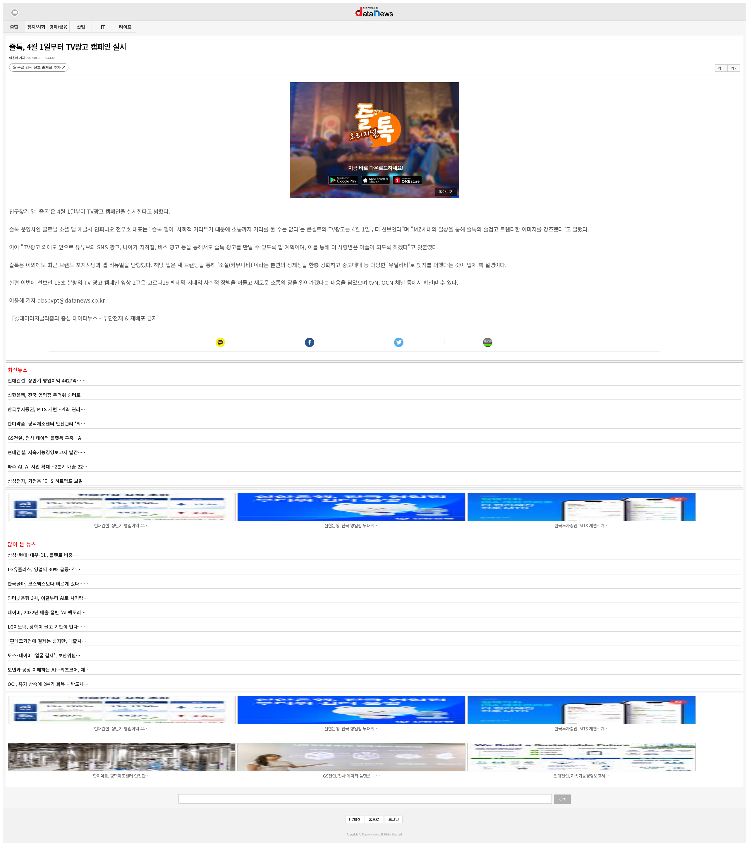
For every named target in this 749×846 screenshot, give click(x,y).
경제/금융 (58, 26)
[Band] (488, 342)
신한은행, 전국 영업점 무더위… (351, 525)
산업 (81, 26)
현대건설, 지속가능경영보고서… (581, 775)
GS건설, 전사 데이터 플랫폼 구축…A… (46, 437)
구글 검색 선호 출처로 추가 (39, 67)
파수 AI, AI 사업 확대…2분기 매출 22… (47, 466)
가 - (733, 68)
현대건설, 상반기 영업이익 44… (121, 525)
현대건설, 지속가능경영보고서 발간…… (47, 452)
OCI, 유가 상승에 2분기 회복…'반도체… (48, 683)
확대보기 (446, 191)
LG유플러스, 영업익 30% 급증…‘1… (45, 569)
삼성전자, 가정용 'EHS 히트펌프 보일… (47, 480)
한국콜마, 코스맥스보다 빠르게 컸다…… (48, 583)
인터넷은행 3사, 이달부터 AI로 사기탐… (48, 597)
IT (103, 26)
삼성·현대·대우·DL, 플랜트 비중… (42, 554)
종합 (14, 26)
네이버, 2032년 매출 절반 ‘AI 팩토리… (46, 612)
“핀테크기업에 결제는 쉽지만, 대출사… (47, 640)
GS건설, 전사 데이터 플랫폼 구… (351, 775)
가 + (721, 68)
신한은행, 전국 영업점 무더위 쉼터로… (46, 394)
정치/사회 (36, 26)
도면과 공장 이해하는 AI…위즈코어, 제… (49, 669)
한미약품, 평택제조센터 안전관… (121, 775)
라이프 (125, 26)
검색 (562, 799)
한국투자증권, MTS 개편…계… (581, 525)
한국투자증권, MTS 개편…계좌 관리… (46, 409)
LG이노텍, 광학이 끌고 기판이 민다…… (47, 626)
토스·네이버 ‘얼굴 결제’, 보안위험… (44, 655)
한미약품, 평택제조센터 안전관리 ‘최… (46, 423)
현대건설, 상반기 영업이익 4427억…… (46, 380)
